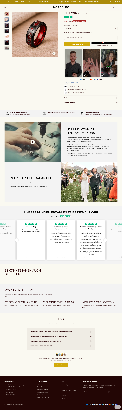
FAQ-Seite (74, 323)
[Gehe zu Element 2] (7, 19)
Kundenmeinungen (67, 398)
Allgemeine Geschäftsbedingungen (43, 385)
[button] (16, 240)
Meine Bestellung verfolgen (69, 390)
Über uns (64, 395)
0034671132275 (10, 392)
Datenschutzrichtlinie (43, 397)
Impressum (40, 394)
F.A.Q (63, 387)
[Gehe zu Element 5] (7, 36)
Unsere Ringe (65, 385)
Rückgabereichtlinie (42, 392)
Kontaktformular (10, 394)
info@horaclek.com (11, 389)
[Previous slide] (65, 63)
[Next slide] (116, 63)
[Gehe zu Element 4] (7, 31)
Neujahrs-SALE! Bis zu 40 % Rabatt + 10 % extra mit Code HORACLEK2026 (55, 2)
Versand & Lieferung (42, 389)
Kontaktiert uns (61, 365)
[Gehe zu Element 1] (7, 14)
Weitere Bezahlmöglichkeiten (104, 45)
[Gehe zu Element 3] (7, 25)
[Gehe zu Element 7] (7, 48)
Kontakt (64, 393)
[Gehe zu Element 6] (7, 42)
